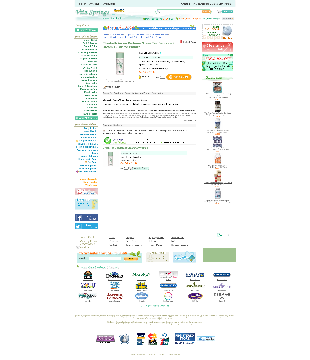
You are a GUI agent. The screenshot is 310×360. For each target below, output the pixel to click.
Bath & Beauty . (90, 43)
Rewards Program (179, 245)
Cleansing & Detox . (88, 52)
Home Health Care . (88, 159)
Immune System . (89, 77)
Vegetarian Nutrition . (87, 150)
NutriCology (88, 301)
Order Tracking (178, 237)
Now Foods (88, 290)
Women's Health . (89, 134)
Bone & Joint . (91, 46)
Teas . (95, 153)
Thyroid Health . (90, 114)
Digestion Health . (89, 58)
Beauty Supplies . (89, 165)
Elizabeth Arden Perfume (157, 35)
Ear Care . (93, 61)
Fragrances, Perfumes (134, 35)
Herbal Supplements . (87, 147)
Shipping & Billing (157, 237)
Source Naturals (88, 280)
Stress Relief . (91, 111)
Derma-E (222, 301)
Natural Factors (142, 290)
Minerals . (93, 144)
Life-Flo (195, 301)
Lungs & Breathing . (88, 86)
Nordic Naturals (195, 280)
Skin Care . (92, 107)
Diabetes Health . (89, 55)
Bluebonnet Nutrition (115, 280)
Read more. (201, 324)
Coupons (130, 237)
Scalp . (94, 71)
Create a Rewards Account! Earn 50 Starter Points (206, 3)
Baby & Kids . (91, 128)
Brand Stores (132, 241)
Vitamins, (82, 144)
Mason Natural (141, 280)
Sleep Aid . (92, 104)
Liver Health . (91, 83)
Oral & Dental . (91, 95)
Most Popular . (90, 182)
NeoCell (168, 280)
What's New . (91, 185)
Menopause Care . (89, 89)
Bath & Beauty (116, 35)
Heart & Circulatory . (88, 74)
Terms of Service (134, 245)
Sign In (82, 3)
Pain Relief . (92, 98)
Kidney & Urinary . (89, 80)
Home (105, 35)
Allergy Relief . (90, 40)
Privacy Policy (155, 245)
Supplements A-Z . (88, 140)
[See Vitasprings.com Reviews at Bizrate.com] (185, 344)
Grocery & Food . (89, 156)
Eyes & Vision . (90, 68)
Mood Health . (91, 92)
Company (113, 241)
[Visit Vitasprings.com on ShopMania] (206, 341)
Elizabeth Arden (132, 37)
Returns (152, 241)
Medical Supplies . (88, 168)
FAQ (173, 241)
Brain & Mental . (90, 49)
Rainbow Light (168, 301)
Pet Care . (93, 162)
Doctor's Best (114, 290)
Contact (113, 245)
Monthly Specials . (89, 179)
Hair (86, 71)
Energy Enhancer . (89, 65)
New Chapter (222, 290)
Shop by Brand (116, 37)
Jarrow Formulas (114, 301)
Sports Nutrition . (89, 137)
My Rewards (109, 3)
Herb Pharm (195, 290)
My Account (94, 3)
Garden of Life (222, 280)
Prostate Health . (90, 101)
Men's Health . (91, 131)
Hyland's (142, 301)
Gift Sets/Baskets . (88, 171)
